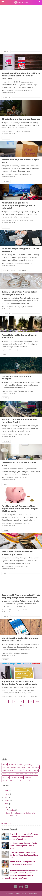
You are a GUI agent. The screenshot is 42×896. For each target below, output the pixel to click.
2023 (7, 801)
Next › (37, 701)
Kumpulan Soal (8, 770)
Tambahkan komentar (8, 92)
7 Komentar (33, 696)
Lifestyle (6, 138)
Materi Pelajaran (31, 770)
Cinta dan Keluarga (9, 270)
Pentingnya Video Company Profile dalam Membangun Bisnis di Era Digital (23, 845)
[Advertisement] (21, 29)
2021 (7, 807)
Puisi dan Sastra (17, 777)
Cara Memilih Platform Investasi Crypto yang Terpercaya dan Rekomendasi (21, 596)
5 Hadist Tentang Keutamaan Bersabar (21, 119)
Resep (4, 780)
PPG (36, 774)
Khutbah (35, 767)
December (11, 810)
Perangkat (29, 774)
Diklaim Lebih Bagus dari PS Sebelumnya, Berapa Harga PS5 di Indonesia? (18, 205)
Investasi (5, 767)
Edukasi (5, 659)
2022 (7, 804)
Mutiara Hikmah (8, 774)
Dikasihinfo (8, 823)
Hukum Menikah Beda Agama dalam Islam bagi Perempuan (19, 293)
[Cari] (39, 2)
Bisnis (4, 764)
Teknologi (6, 51)
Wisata (5, 398)
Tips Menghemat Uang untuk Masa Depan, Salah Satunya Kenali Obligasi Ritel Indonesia (20, 508)
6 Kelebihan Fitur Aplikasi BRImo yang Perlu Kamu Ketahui (20, 639)
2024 (7, 797)
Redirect (28, 777)
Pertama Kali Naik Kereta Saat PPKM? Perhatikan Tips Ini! (20, 420)
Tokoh (20, 780)
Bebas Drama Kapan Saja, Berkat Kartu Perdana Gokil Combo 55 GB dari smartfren (21, 76)
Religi (4, 354)
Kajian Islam (6, 97)
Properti (5, 777)
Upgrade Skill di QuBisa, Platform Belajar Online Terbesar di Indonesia (19, 682)
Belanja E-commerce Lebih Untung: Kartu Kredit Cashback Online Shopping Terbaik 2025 (23, 836)
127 (31, 701)
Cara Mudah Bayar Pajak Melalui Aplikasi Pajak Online (17, 553)
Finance (5, 484)
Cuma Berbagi (33, 893)
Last (20, 705)
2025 (7, 794)
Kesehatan (26, 767)
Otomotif (6, 227)
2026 (7, 791)
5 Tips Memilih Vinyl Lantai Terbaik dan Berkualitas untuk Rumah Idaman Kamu (24, 855)
